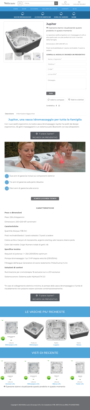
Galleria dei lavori (49, 9)
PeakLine (34, 343)
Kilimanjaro (34, 345)
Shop (24, 9)
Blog (75, 9)
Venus (78, 345)
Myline (56, 343)
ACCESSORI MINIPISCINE (43, 17)
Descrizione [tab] (9, 114)
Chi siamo (34, 9)
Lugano (56, 345)
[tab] (9, 114)
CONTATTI (65, 9)
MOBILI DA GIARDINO (61, 17)
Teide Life (80, 384)
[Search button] (56, 3)
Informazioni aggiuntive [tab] (25, 114)
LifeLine (11, 343)
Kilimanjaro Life (11, 345)
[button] (45, 135)
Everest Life (10, 384)
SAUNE (74, 17)
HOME (15, 9)
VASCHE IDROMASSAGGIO (22, 17)
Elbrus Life (57, 384)
